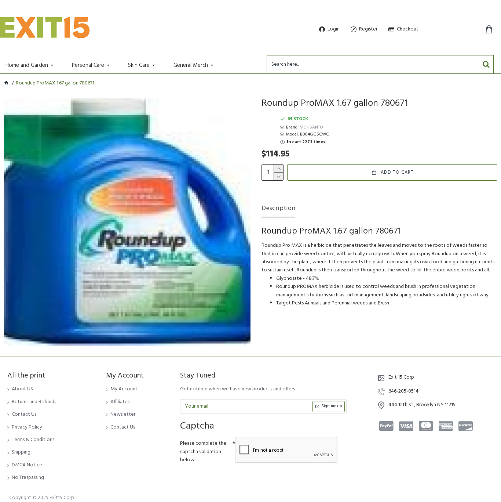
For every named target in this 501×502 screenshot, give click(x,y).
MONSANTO (311, 127)
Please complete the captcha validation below (203, 451)
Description (278, 209)
